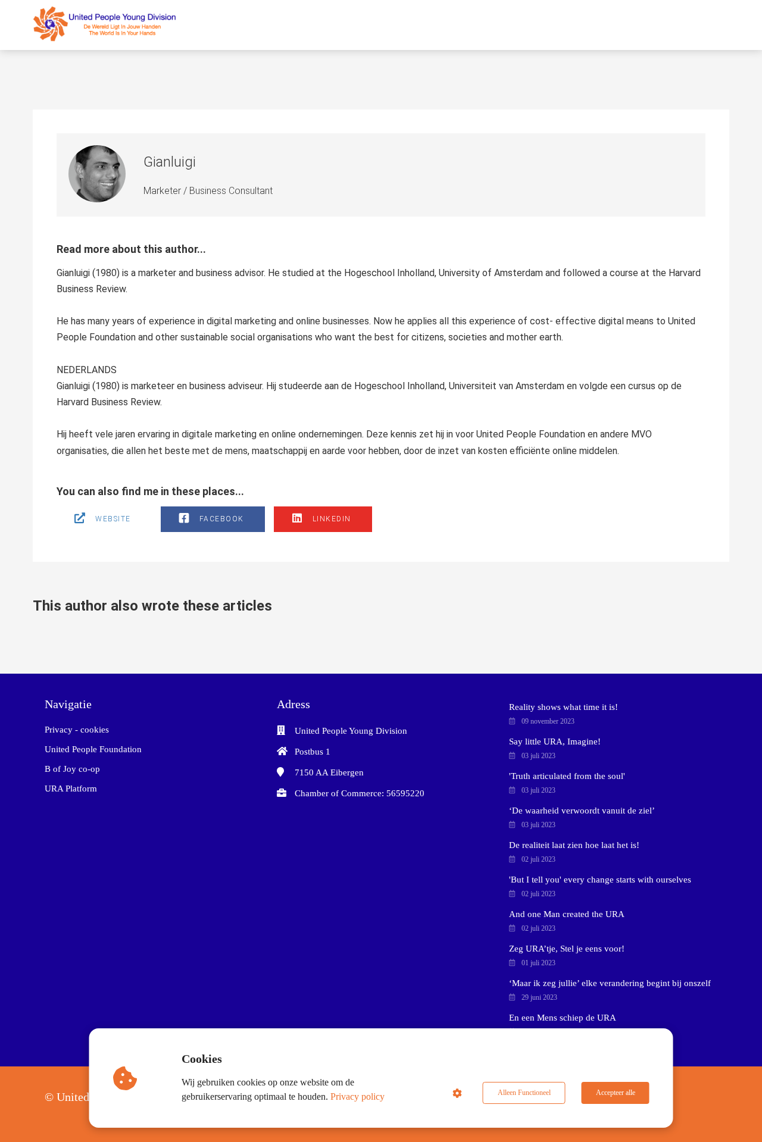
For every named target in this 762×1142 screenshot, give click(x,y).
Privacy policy (357, 1096)
